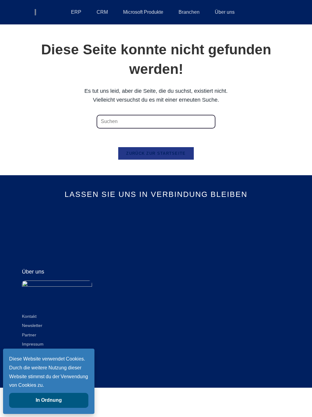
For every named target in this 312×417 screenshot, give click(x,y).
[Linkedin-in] (136, 228)
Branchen (189, 12)
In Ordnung (49, 400)
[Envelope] (176, 228)
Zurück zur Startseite (156, 153)
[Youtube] (156, 228)
